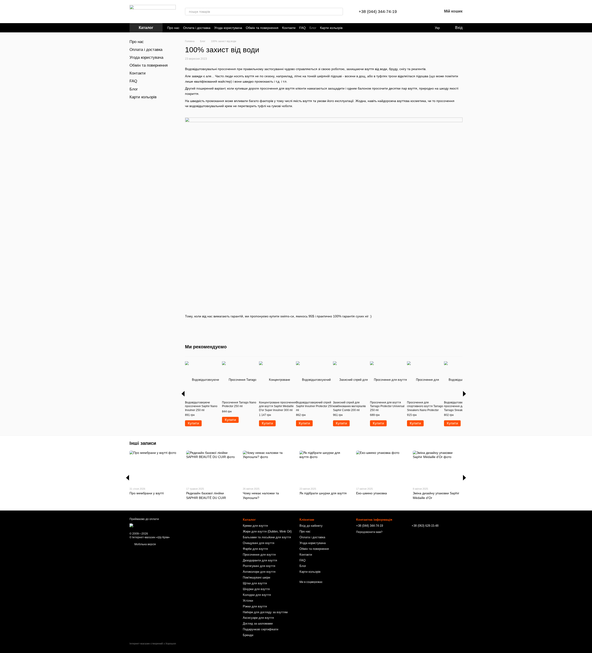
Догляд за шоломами (258, 623)
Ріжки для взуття (255, 606)
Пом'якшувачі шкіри (256, 577)
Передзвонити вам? (369, 532)
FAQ (302, 28)
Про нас (173, 28)
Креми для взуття (255, 525)
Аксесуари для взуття (258, 617)
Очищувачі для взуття (258, 543)
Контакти (289, 28)
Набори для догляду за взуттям (265, 612)
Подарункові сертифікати (260, 629)
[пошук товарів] (339, 11)
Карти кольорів (331, 28)
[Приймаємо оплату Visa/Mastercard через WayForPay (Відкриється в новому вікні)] (166, 525)
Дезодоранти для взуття (260, 560)
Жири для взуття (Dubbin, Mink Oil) (267, 531)
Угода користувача (228, 28)
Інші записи (143, 443)
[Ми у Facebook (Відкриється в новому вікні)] (349, 28)
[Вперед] (464, 393)
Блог (312, 28)
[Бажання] (426, 11)
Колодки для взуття (257, 595)
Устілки (248, 600)
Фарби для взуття (255, 549)
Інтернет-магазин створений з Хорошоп (153, 643)
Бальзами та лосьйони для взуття (267, 537)
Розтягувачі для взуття (259, 566)
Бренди (248, 635)
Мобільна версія (145, 544)
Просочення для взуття (259, 554)
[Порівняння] (414, 11)
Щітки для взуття (255, 583)
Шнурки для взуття (256, 589)
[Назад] (183, 393)
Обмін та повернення (262, 28)
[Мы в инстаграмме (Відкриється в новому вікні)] (354, 28)
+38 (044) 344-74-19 (378, 11)
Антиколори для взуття (259, 571)
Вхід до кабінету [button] (311, 525)
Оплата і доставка (196, 28)
